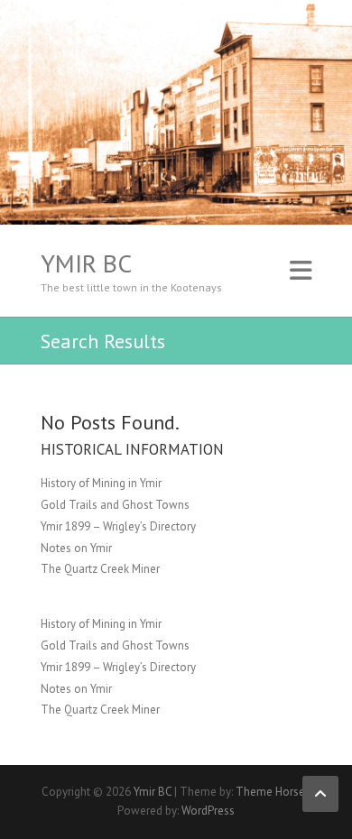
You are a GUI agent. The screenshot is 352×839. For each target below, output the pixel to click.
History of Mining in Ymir (101, 483)
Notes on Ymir (76, 548)
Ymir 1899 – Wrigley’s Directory (118, 526)
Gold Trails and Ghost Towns (115, 504)
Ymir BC (86, 263)
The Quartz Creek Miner (100, 568)
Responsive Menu (300, 271)
